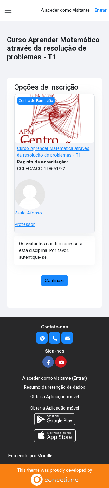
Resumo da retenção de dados (54, 387)
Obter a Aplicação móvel (54, 396)
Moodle (45, 455)
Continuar (54, 280)
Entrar (101, 10)
